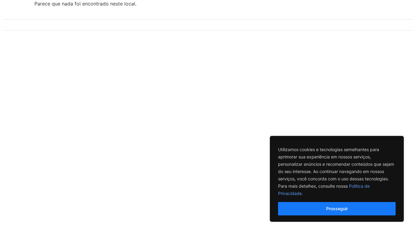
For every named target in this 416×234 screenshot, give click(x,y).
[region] (337, 179)
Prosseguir (337, 208)
